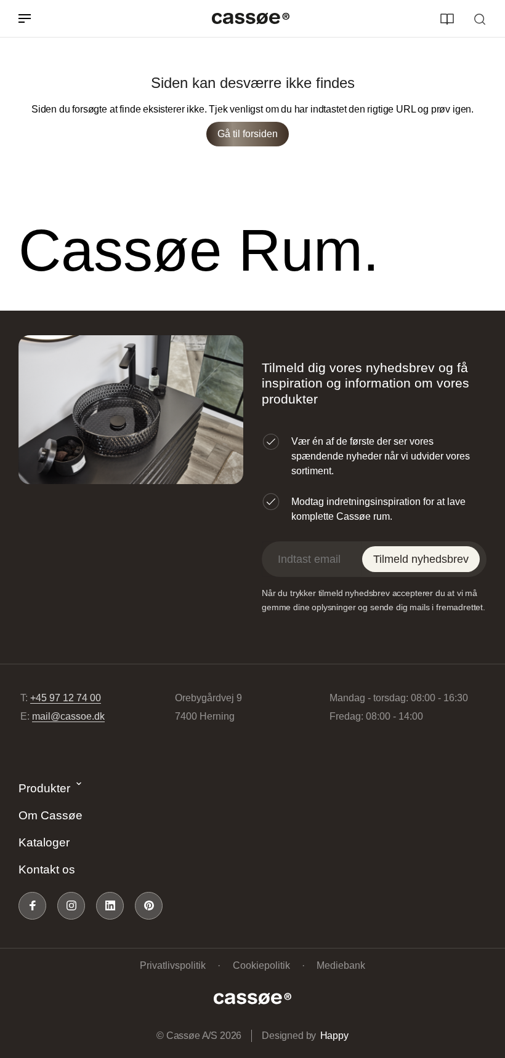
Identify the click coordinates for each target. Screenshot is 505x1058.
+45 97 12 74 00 (65, 698)
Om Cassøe (50, 815)
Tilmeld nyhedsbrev (421, 559)
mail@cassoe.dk (68, 716)
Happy (334, 1035)
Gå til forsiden (247, 134)
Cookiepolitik (261, 965)
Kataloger (44, 842)
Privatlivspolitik (173, 965)
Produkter (44, 788)
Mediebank (341, 965)
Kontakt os (46, 869)
